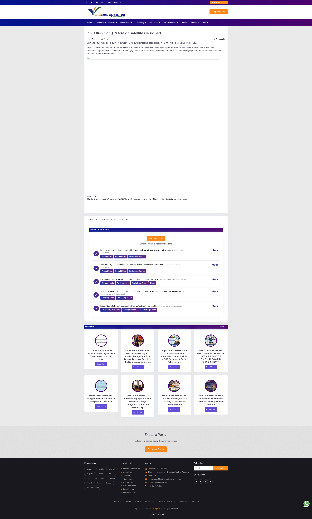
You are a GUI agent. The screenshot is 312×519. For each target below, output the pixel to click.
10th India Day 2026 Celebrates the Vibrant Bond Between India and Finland (131, 265)
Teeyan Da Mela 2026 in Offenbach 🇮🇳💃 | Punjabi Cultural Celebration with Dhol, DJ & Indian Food (140, 291)
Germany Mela (108, 283)
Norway (112, 478)
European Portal (219, 12)
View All (223, 327)
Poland (89, 483)
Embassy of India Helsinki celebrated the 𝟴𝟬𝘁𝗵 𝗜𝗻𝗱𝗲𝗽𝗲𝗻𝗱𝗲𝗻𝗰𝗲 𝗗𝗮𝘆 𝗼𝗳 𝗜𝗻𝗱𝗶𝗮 (133, 250)
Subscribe (220, 468)
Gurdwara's (127, 479)
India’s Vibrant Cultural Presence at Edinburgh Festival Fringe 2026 (127, 306)
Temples (126, 476)
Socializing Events (137, 256)
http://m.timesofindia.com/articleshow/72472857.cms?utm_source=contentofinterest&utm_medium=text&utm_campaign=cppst (137, 199)
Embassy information (131, 469)
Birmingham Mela (130, 310)
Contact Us (195, 501)
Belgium (90, 474)
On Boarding (125, 23)
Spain (99, 483)
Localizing (140, 23)
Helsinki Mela (120, 256)
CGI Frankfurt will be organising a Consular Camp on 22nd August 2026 (129, 279)
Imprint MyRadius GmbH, (158, 469)
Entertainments (170, 23)
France (100, 474)
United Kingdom (93, 487)
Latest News (117, 501)
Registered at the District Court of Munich (164, 479)
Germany (90, 469)
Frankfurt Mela (123, 283)
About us (138, 501)
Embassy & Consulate (106, 23)
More (204, 23)
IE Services (154, 23)
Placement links (129, 493)
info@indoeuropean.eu (157, 482)
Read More (101, 364)
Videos (194, 23)
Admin (106, 39)
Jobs (184, 23)
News (152, 283)
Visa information (129, 486)
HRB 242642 (153, 476)
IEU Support (128, 482)
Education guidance (131, 489)
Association (127, 472)
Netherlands (99, 478)
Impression (183, 501)
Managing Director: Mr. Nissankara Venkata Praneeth (168, 472)
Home (89, 23)
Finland (111, 474)
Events (128, 501)
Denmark (112, 469)
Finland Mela (107, 256)
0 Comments (219, 39)
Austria (101, 469)
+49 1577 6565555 (155, 486)
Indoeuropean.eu (155, 509)
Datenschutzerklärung (166, 501)
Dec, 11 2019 (97, 39)
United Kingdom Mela (111, 310)
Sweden (109, 483)
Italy (88, 478)
